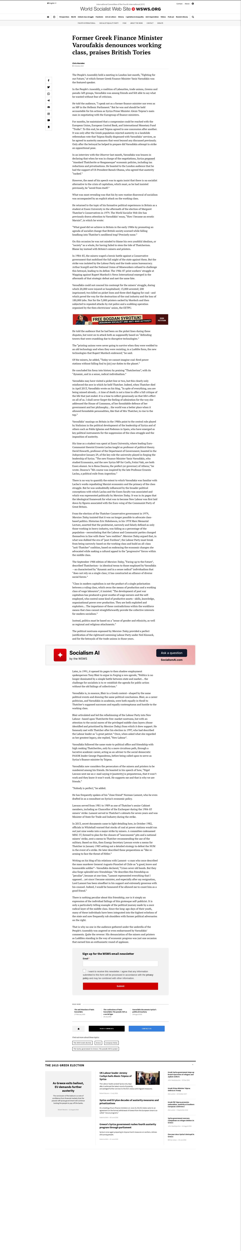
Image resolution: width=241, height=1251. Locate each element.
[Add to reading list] (48, 127)
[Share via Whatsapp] (48, 93)
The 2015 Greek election (82, 1043)
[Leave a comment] (48, 120)
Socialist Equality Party (108, 23)
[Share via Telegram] (48, 100)
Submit (120, 986)
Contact (179, 4)
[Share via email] (48, 107)
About (187, 4)
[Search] (193, 18)
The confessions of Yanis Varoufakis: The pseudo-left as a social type (115, 1011)
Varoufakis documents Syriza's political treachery (144, 1010)
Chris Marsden (78, 63)
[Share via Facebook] (48, 80)
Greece (98, 1043)
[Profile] (193, 4)
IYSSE (124, 23)
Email (85, 959)
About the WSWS (136, 23)
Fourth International (86, 23)
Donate (160, 23)
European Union (111, 1043)
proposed (150, 158)
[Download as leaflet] (48, 113)
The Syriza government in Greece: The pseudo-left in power (96, 1049)
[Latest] (54, 18)
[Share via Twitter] (48, 87)
